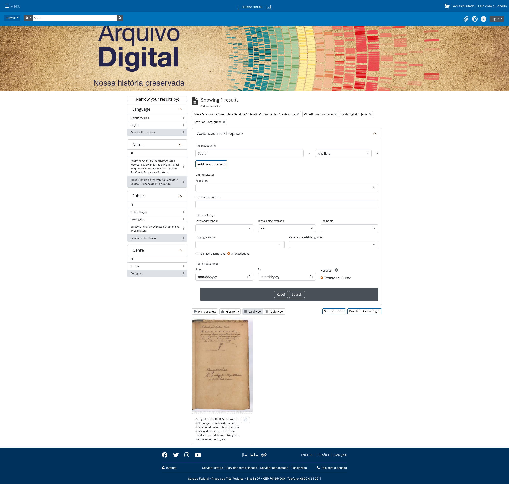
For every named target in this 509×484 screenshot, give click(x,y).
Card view (254, 311)
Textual (157, 267)
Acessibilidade (464, 6)
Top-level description (207, 197)
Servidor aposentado (274, 467)
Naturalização (157, 213)
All (132, 153)
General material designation (306, 237)
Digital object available (271, 221)
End (260, 269)
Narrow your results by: (157, 99)
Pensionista (299, 467)
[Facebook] (166, 455)
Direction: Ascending (363, 311)
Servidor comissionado (241, 467)
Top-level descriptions (212, 253)
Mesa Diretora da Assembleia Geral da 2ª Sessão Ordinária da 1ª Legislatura (157, 182)
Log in (495, 19)
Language (141, 109)
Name (138, 144)
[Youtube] (196, 455)
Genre (138, 250)
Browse (11, 18)
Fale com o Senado (492, 6)
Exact (348, 278)
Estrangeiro (157, 220)
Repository (201, 180)
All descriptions (240, 253)
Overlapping (331, 278)
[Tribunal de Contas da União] (263, 455)
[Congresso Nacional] (253, 455)
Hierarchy (232, 311)
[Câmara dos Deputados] (245, 455)
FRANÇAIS (340, 455)
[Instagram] (187, 455)
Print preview (206, 311)
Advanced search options (220, 133)
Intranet (170, 467)
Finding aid (327, 221)
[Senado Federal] (254, 7)
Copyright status (205, 237)
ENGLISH (307, 455)
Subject (139, 196)
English (157, 126)
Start (198, 269)
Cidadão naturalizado (157, 239)
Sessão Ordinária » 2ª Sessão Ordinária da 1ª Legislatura (157, 228)
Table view (275, 311)
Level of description (207, 221)
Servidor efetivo (212, 467)
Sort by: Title (333, 311)
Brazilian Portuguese (157, 133)
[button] (448, 6)
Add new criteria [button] (210, 164)
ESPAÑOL (323, 455)
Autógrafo (157, 274)
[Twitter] (176, 455)
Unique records (157, 118)
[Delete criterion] (377, 153)
